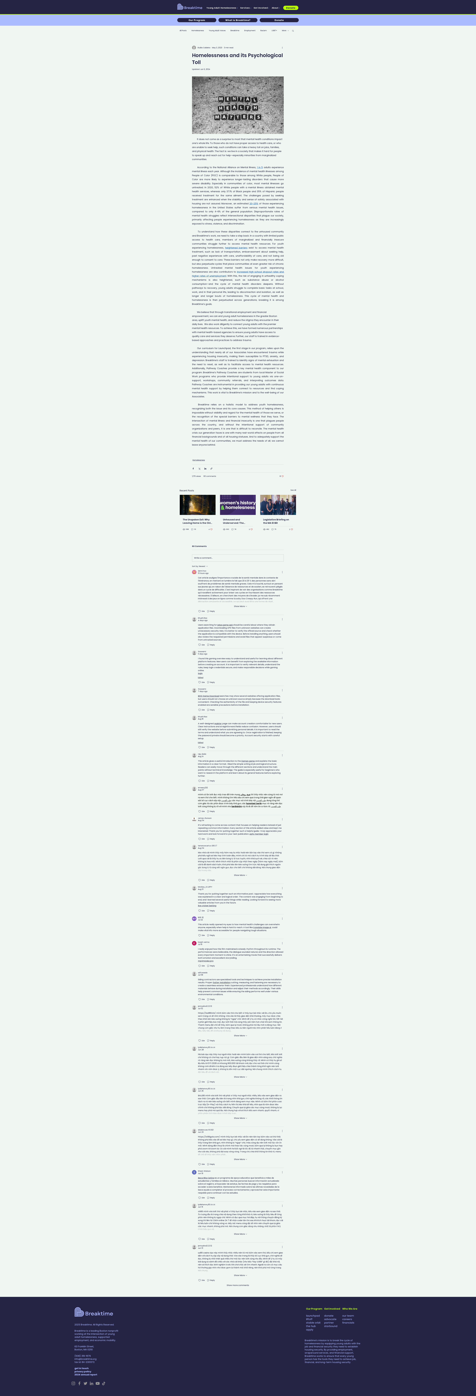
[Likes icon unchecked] (199, 611)
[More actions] (282, 47)
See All (293, 490)
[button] (221, 8)
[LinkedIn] (91, 1383)
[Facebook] (79, 1383)
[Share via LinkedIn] (205, 468)
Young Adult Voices (217, 30)
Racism (263, 30)
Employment (249, 30)
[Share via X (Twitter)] (199, 468)
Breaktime (235, 30)
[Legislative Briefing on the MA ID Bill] (278, 505)
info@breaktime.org (85, 1359)
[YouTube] (97, 1383)
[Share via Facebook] (193, 468)
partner (329, 1322)
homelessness (198, 454)
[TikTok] (103, 1383)
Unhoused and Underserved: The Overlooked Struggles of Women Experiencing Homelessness (237, 521)
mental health (212, 454)
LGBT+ (274, 30)
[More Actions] (282, 572)
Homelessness (198, 30)
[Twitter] (85, 1383)
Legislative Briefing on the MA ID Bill (276, 521)
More (284, 30)
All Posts (183, 30)
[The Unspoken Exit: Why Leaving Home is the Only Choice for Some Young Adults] (198, 505)
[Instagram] (73, 1383)
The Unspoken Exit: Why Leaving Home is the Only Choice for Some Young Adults (197, 521)
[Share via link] (211, 468)
